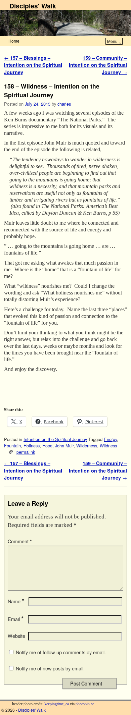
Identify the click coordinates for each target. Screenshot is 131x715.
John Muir (64, 445)
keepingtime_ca (56, 704)
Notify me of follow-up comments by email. (61, 652)
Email (16, 619)
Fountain (12, 445)
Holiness (32, 445)
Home (13, 41)
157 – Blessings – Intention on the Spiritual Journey (33, 64)
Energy (110, 439)
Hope (47, 445)
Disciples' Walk (32, 5)
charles (64, 104)
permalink (25, 452)
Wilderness (86, 445)
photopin (83, 704)
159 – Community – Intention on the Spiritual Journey (98, 64)
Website (16, 635)
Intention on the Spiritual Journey (55, 439)
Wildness (108, 445)
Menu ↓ (114, 41)
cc (92, 704)
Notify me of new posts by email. (50, 668)
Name (16, 601)
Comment (20, 541)
